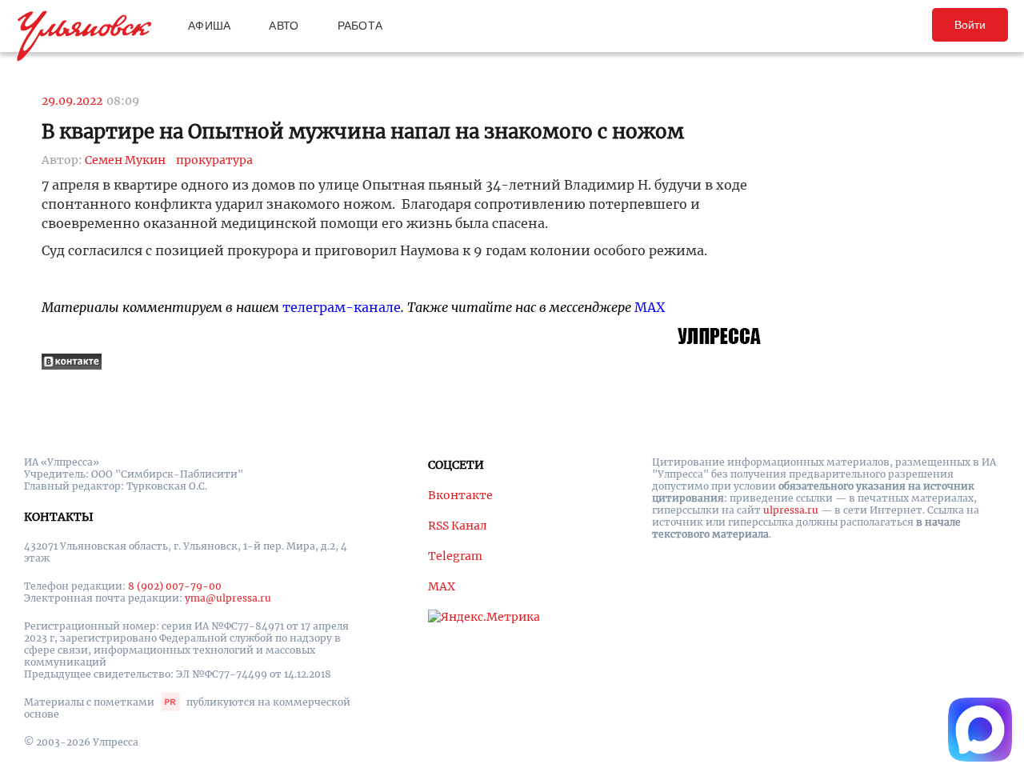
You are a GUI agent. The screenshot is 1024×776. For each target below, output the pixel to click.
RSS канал (457, 525)
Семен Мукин (125, 160)
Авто (283, 25)
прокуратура (214, 160)
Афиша (209, 25)
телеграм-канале (341, 307)
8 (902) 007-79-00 (175, 586)
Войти (970, 24)
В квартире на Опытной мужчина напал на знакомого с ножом (363, 131)
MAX (649, 307)
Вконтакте (460, 495)
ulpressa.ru (790, 510)
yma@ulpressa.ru (228, 598)
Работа (360, 25)
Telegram (455, 556)
